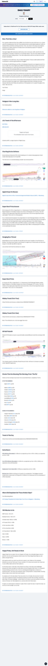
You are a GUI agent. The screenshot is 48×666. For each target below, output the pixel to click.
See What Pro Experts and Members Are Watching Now (17, 4)
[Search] (34, 1)
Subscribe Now (24, 29)
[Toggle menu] (45, 1)
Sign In (41, 1)
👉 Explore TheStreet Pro (37, 4)
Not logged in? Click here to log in (24, 33)
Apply (30, 18)
